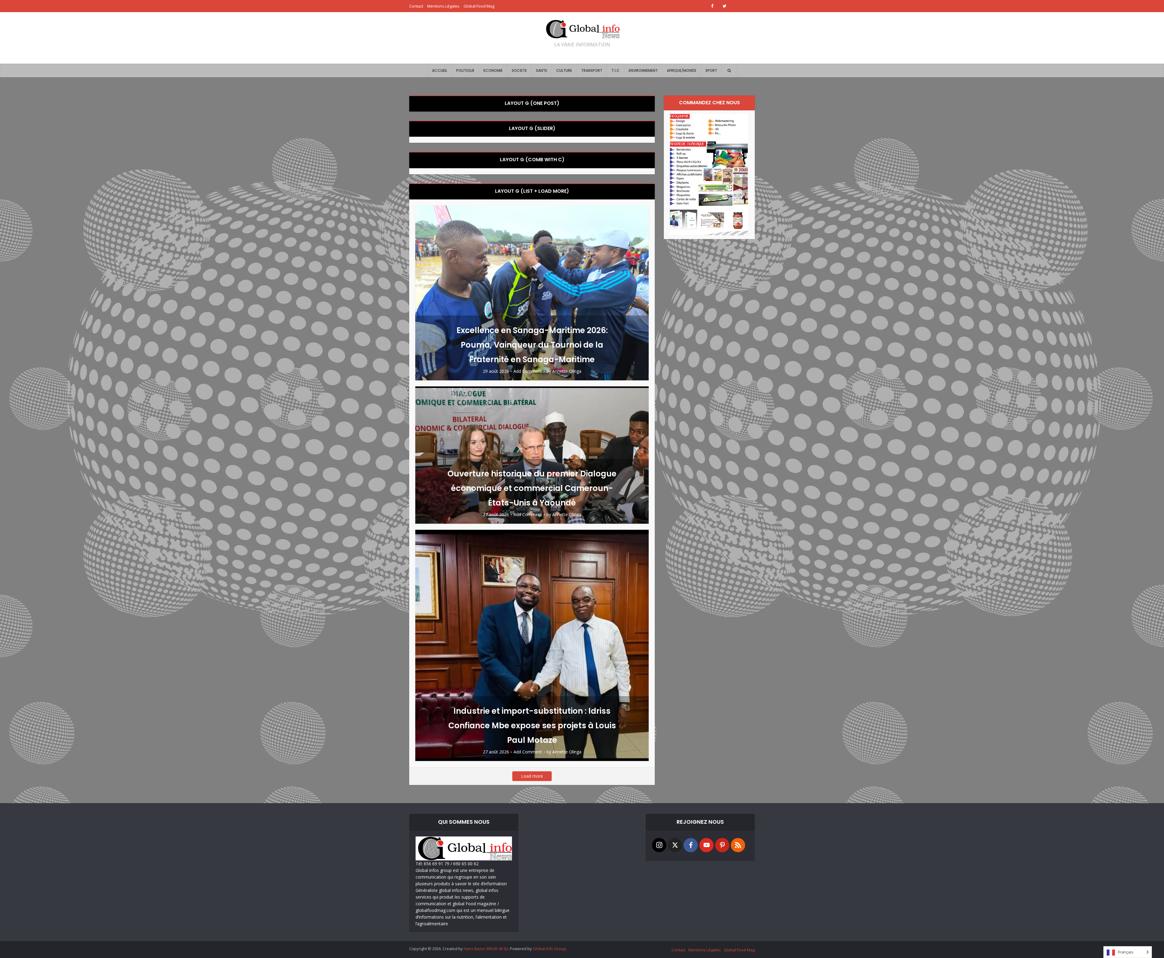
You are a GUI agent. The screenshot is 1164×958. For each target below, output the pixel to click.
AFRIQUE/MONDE (681, 70)
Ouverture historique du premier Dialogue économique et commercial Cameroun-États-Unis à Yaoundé (532, 488)
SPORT (711, 70)
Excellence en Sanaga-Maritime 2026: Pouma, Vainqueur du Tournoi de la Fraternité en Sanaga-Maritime (532, 345)
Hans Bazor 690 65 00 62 (486, 948)
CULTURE (564, 70)
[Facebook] (691, 845)
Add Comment (527, 371)
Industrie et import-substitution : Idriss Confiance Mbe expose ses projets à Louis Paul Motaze (532, 726)
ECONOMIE (493, 70)
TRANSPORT (591, 70)
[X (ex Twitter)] (675, 845)
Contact (416, 6)
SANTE (541, 70)
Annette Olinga (566, 371)
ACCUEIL (439, 70)
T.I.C (615, 70)
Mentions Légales (443, 6)
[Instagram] (659, 845)
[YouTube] (706, 845)
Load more (532, 776)
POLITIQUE (465, 70)
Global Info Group (549, 948)
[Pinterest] (722, 845)
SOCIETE (519, 70)
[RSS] (738, 845)
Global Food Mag (478, 6)
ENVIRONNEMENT (643, 70)
